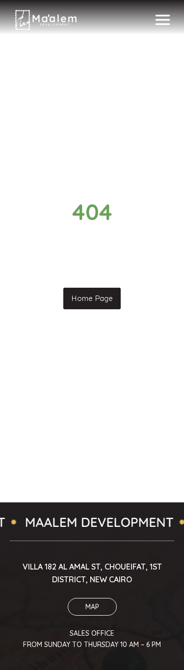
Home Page (92, 298)
